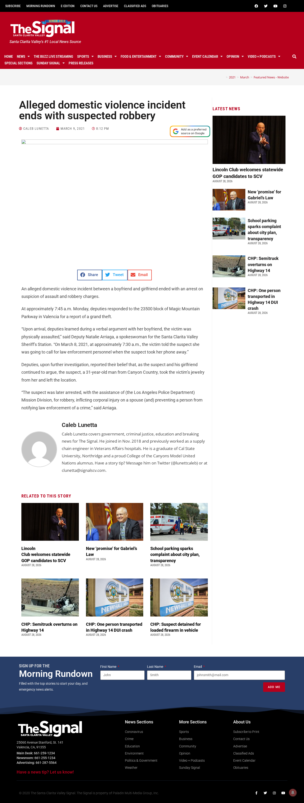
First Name (108, 667)
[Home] (223, 77)
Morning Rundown (40, 6)
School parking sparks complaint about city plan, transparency (175, 554)
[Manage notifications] (293, 792)
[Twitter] (265, 6)
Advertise (110, 6)
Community (174, 56)
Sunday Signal (48, 63)
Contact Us (88, 6)
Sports (83, 56)
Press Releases (81, 63)
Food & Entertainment (139, 56)
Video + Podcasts (262, 56)
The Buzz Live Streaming (53, 56)
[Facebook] (256, 6)
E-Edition (68, 6)
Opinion (233, 56)
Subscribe (13, 6)
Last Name (155, 667)
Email (198, 667)
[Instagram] (284, 6)
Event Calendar (205, 56)
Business (105, 56)
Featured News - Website (271, 77)
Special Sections (19, 63)
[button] (294, 56)
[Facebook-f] (256, 793)
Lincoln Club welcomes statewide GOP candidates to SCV (45, 554)
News (21, 56)
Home (8, 56)
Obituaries (160, 6)
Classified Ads (135, 6)
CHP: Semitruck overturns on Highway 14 (263, 264)
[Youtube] (275, 6)
